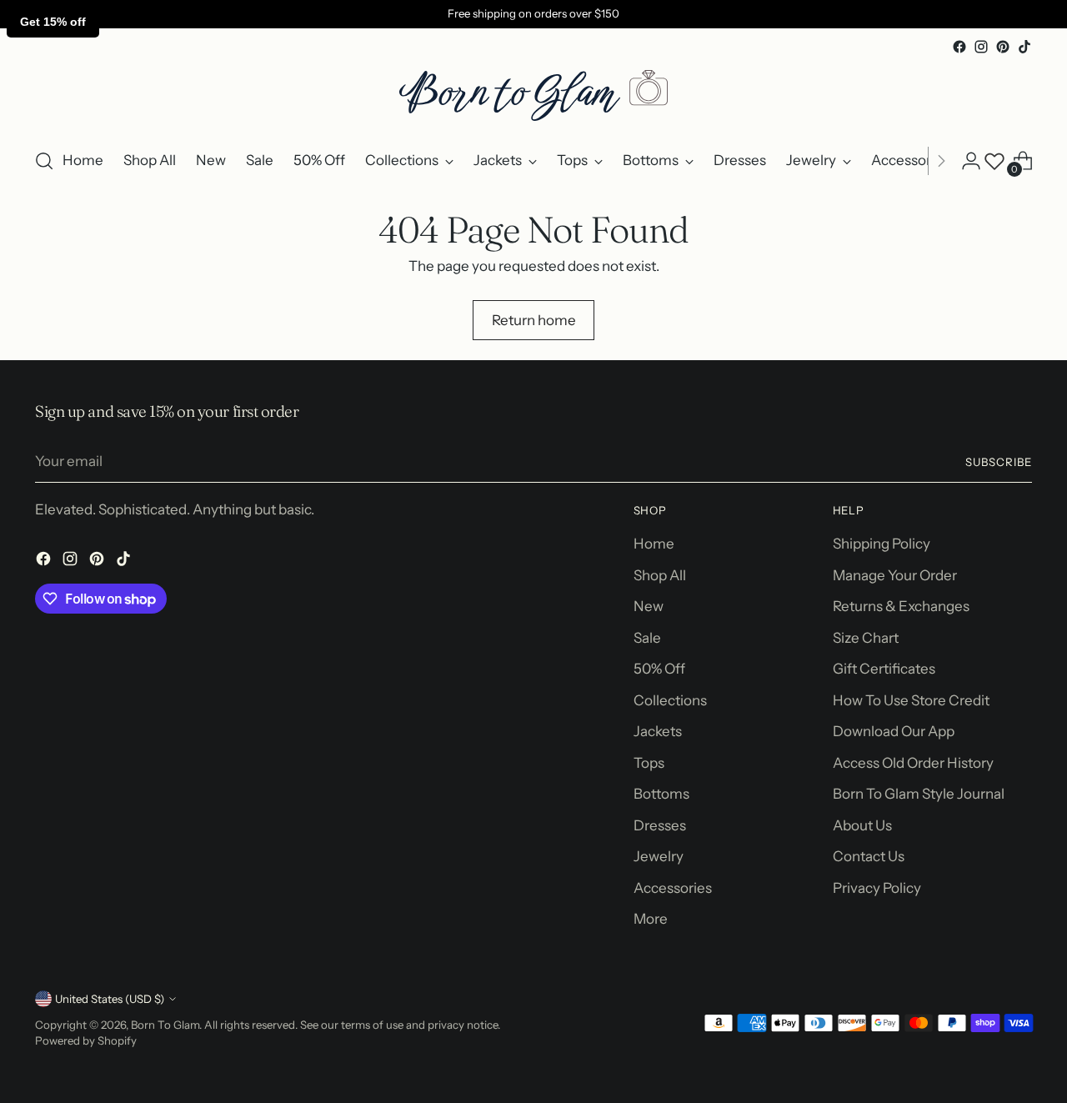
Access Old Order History (913, 763)
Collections (670, 700)
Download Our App (893, 731)
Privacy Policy (877, 888)
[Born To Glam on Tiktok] (1024, 46)
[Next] (941, 161)
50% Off (659, 668)
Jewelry (659, 856)
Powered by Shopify (86, 1040)
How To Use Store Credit (911, 700)
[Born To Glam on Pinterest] (1002, 46)
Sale (647, 637)
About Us (862, 825)
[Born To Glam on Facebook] (959, 46)
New (649, 606)
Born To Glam (165, 1024)
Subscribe (998, 462)
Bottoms (661, 793)
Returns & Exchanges (901, 606)
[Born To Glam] (533, 95)
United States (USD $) (109, 998)
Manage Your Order (895, 575)
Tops (649, 763)
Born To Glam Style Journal (918, 793)
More (651, 918)
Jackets (658, 731)
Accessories (673, 888)
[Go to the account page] (971, 161)
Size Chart (866, 637)
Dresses (660, 825)
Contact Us (868, 856)
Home (654, 543)
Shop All (660, 575)
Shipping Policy (881, 543)
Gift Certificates (884, 668)
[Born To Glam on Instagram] (981, 46)
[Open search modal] (44, 161)
